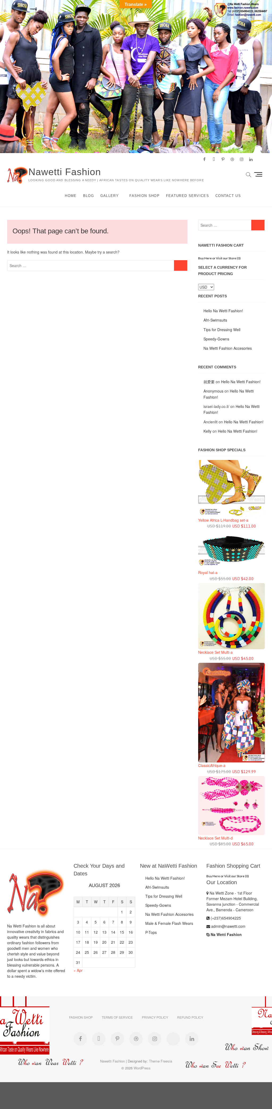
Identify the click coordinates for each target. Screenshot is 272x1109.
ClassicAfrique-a (212, 765)
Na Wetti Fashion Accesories (227, 348)
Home (70, 196)
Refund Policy (190, 1017)
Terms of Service (117, 1017)
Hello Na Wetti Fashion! (223, 310)
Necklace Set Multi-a (215, 652)
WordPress (142, 1067)
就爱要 (209, 381)
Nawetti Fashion (64, 171)
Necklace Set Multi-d (215, 838)
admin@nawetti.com (227, 926)
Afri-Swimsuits (215, 320)
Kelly (207, 431)
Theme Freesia (160, 1061)
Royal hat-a (208, 572)
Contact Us (228, 196)
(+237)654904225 (225, 918)
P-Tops (151, 932)
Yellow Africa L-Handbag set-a (223, 520)
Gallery (109, 196)
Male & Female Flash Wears (169, 923)
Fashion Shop (144, 196)
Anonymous (213, 391)
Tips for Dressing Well (221, 329)
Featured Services (187, 196)
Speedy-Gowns (216, 338)
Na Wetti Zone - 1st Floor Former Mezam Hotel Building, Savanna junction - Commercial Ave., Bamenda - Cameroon (232, 901)
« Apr (78, 970)
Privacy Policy (155, 1017)
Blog (88, 196)
